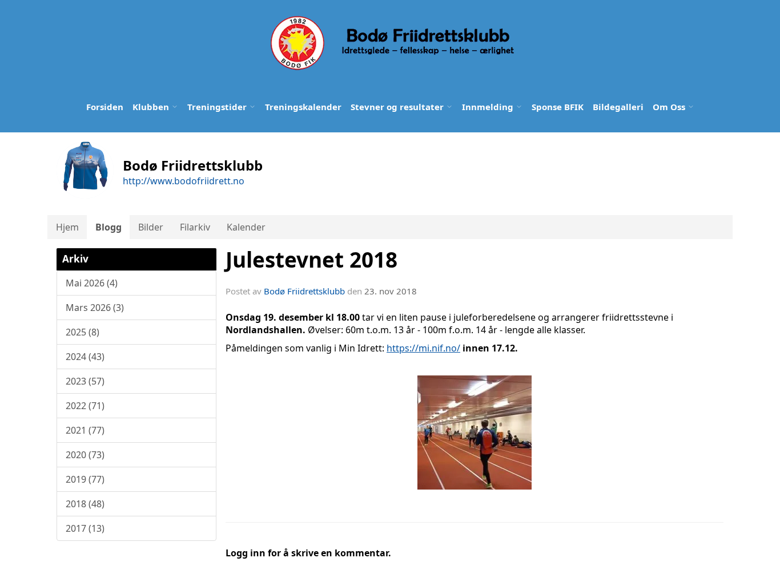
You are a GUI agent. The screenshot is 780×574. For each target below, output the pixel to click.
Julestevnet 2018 (311, 259)
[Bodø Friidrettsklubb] (391, 43)
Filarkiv (195, 227)
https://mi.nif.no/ (423, 348)
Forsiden (104, 106)
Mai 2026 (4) (92, 283)
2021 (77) (85, 430)
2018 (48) (85, 504)
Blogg (108, 227)
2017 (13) (85, 528)
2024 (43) (85, 356)
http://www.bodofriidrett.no (183, 181)
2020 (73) (85, 454)
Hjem (67, 227)
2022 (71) (85, 405)
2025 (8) (82, 332)
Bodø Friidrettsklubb (304, 291)
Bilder (150, 227)
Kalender (246, 227)
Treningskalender (303, 106)
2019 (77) (85, 479)
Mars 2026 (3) (95, 307)
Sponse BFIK (558, 106)
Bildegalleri (618, 106)
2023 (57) (85, 381)
